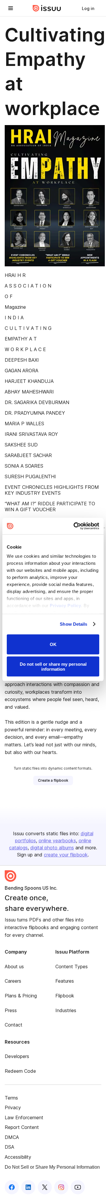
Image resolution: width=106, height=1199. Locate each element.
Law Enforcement (24, 1117)
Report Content (22, 1127)
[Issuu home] (46, 8)
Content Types (71, 966)
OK (53, 644)
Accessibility (18, 1157)
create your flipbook (66, 855)
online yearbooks (57, 840)
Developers (17, 1056)
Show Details (73, 624)
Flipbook (64, 996)
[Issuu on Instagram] (61, 1187)
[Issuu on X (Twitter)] (45, 1187)
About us (14, 966)
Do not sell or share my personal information (53, 667)
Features (64, 981)
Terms (11, 1098)
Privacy (13, 1107)
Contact (13, 1025)
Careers (13, 981)
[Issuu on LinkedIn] (28, 1187)
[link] (88, 8)
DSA (9, 1147)
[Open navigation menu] (10, 8)
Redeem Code (20, 1071)
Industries (65, 1010)
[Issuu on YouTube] (78, 1187)
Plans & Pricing (21, 996)
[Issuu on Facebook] (12, 1187)
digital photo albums (52, 848)
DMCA (12, 1137)
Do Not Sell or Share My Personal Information (52, 1167)
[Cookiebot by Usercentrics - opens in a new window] (74, 526)
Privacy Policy (65, 605)
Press (11, 1010)
